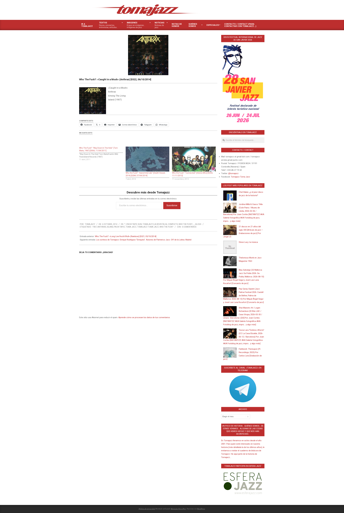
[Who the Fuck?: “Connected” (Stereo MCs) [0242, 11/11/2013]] (194, 159)
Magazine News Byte (178, 508)
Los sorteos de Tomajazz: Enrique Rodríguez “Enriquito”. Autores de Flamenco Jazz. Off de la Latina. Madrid (143, 240)
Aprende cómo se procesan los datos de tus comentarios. (144, 317)
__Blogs (197, 224)
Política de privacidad (147, 508)
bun (140, 224)
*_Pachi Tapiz (130, 224)
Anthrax (101, 227)
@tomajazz (233, 173)
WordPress (201, 508)
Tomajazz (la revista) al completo (160, 224)
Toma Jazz (131, 227)
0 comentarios (189, 227)
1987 (94, 227)
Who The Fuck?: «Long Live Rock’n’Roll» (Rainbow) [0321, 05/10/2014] (125, 236)
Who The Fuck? (185, 224)
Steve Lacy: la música (248, 242)
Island (110, 227)
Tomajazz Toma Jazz (148, 227)
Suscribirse (171, 205)
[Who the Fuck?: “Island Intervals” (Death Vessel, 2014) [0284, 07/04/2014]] (147, 159)
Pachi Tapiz (119, 227)
